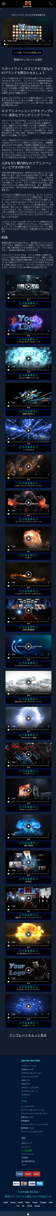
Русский (37, 1206)
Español (20, 1202)
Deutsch (34, 1202)
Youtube (36, 1174)
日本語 (29, 1206)
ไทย (17, 1206)
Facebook (20, 1174)
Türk (23, 1206)
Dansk (51, 1202)
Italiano (27, 1202)
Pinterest (28, 1174)
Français (12, 1202)
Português (43, 1202)
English (5, 1202)
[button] (28, 288)
